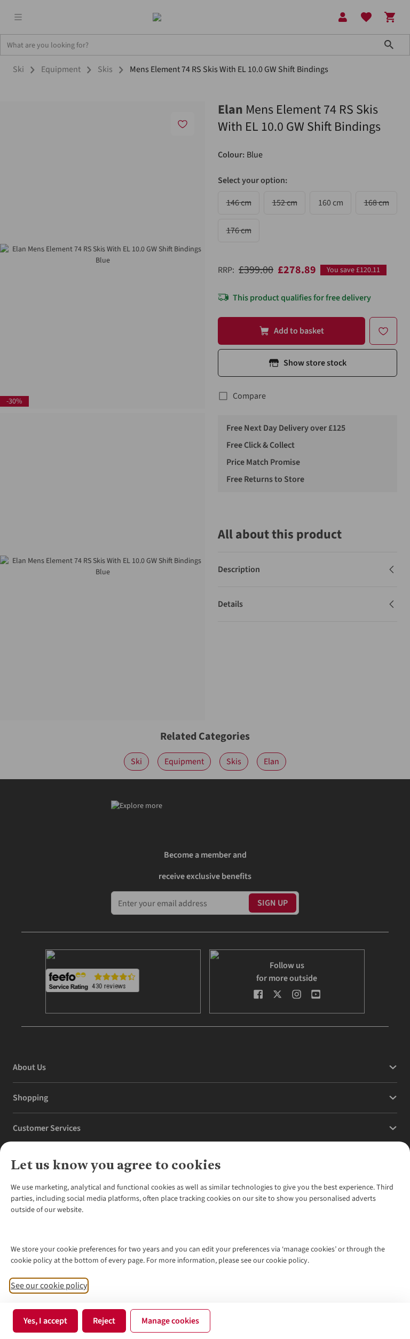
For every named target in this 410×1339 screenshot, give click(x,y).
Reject (104, 1321)
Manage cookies (170, 1321)
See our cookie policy (49, 1286)
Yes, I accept (45, 1321)
